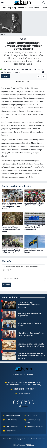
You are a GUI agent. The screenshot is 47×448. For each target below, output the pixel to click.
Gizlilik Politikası (9, 439)
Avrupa (23, 39)
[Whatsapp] (29, 402)
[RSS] (33, 402)
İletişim (20, 439)
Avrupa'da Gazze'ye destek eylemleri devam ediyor (34, 204)
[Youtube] (25, 402)
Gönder (6, 284)
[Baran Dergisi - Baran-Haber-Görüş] (22, 2)
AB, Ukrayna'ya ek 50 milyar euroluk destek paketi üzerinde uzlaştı (34, 228)
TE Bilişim (30, 445)
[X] (17, 402)
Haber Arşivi (11, 431)
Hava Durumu (32, 415)
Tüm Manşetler (11, 426)
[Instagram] (21, 402)
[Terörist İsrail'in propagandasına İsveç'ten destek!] (34, 241)
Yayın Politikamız (37, 439)
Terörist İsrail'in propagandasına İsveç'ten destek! (33, 251)
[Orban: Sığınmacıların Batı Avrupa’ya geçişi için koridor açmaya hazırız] (23, 70)
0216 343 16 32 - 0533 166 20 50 (25, 389)
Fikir (3, 8)
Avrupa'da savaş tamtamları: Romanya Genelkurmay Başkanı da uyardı (11, 228)
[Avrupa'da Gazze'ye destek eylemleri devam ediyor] (34, 195)
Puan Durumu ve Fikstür (32, 421)
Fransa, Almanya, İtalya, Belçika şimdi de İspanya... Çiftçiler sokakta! (11, 251)
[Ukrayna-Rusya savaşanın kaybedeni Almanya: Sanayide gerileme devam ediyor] (12, 195)
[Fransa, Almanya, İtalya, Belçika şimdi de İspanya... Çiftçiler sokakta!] (12, 241)
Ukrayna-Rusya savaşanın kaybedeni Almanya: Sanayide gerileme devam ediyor (12, 205)
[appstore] (23, 407)
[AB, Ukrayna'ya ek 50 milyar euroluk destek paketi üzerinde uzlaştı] (34, 218)
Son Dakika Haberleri (35, 426)
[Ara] (43, 2)
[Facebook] (13, 402)
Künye (26, 439)
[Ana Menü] (2, 2)
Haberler (22, 8)
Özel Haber (34, 8)
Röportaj (12, 8)
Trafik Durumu (11, 420)
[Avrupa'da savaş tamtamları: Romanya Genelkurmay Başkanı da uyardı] (12, 218)
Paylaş (6, 76)
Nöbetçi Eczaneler (13, 415)
